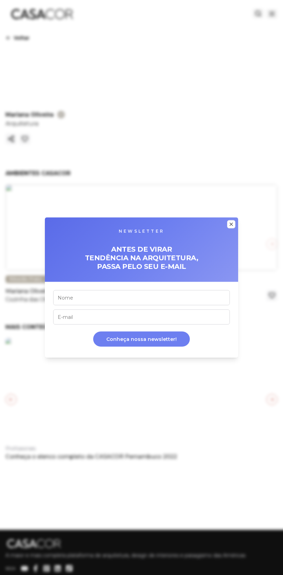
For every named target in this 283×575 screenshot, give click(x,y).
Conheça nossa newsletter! (141, 339)
